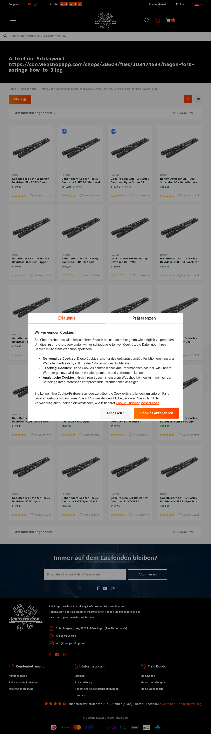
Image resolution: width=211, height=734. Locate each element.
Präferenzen (144, 317)
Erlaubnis (67, 317)
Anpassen (114, 413)
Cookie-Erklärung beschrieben (137, 403)
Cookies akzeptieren (156, 413)
